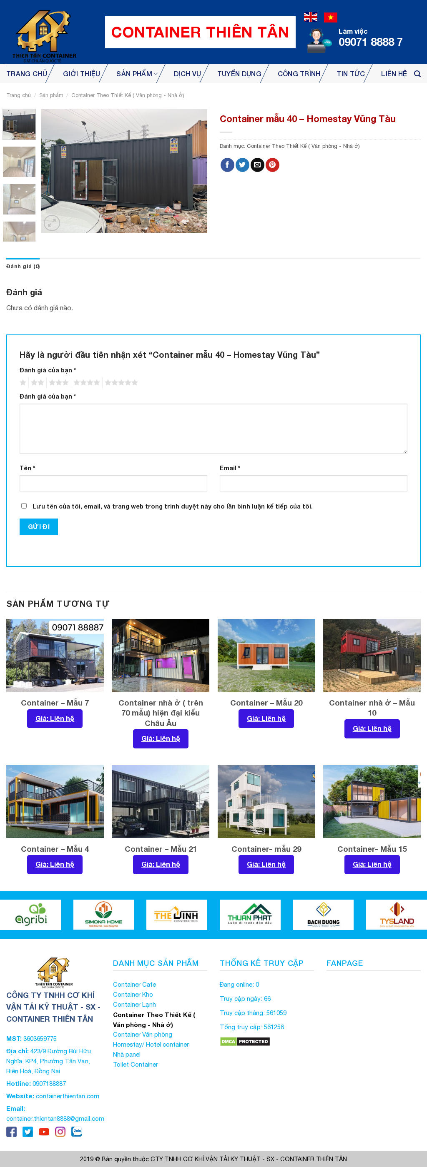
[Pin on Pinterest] (272, 165)
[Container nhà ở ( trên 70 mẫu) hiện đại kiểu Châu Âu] (160, 655)
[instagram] (60, 1131)
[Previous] (55, 171)
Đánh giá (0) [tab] (23, 266)
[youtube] (44, 1131)
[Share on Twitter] (242, 165)
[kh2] (250, 915)
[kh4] (324, 915)
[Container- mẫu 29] (266, 801)
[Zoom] (52, 223)
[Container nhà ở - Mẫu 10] (372, 655)
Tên (27, 467)
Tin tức (351, 73)
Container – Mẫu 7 (55, 702)
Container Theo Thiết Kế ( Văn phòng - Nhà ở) (127, 95)
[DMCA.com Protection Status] (245, 1041)
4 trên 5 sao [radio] (85, 382)
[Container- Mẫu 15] (372, 801)
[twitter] (28, 1131)
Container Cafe (134, 984)
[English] (310, 16)
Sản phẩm (134, 73)
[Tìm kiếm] (417, 74)
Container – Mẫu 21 (161, 848)
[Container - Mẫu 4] (55, 801)
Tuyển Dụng (239, 73)
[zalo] (76, 1131)
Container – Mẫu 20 (266, 702)
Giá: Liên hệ (54, 718)
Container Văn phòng (142, 1034)
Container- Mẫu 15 (372, 848)
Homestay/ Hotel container (151, 1044)
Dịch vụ (187, 73)
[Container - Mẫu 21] (160, 801)
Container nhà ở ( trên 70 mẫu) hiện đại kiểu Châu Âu (160, 713)
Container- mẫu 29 (266, 848)
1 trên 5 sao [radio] (22, 382)
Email (230, 467)
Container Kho (133, 994)
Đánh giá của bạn (48, 370)
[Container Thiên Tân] (43, 32)
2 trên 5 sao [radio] (36, 382)
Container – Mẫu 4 (55, 848)
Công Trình (299, 73)
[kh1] (177, 915)
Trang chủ (26, 73)
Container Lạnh (134, 1004)
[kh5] (30, 915)
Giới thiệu (81, 73)
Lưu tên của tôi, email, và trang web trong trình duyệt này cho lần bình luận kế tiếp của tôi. (173, 506)
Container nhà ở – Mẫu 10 (372, 707)
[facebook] (11, 1131)
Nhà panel (127, 1054)
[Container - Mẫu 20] (266, 655)
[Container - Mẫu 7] (55, 655)
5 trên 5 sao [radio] (120, 382)
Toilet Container (135, 1064)
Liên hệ (394, 73)
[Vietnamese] (330, 16)
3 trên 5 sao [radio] (57, 382)
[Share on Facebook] (227, 165)
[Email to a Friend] (257, 165)
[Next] (193, 171)
